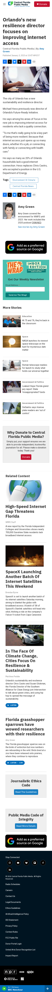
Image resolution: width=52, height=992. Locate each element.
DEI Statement (12, 920)
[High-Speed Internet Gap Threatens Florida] (25, 490)
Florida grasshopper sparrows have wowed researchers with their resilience (25, 726)
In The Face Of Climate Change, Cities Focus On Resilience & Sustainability (22, 660)
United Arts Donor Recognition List (20, 950)
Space (25, 336)
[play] (4, 988)
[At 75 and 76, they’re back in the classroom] (12, 321)
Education (27, 316)
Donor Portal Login (14, 944)
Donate (43, 4)
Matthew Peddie (13, 676)
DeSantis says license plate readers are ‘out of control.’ (33, 410)
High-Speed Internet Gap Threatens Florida (26, 511)
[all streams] (48, 988)
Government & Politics (33, 382)
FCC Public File (12, 938)
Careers (9, 890)
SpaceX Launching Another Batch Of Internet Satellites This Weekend (24, 579)
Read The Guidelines (26, 791)
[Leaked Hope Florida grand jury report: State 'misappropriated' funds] (12, 387)
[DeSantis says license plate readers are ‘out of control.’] (12, 408)
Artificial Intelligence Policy (17, 914)
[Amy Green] (9, 210)
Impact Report (12, 956)
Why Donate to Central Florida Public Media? (26, 434)
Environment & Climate (24, 180)
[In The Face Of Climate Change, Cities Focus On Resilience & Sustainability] (25, 635)
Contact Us (10, 896)
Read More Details (26, 825)
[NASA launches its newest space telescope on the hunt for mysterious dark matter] (12, 342)
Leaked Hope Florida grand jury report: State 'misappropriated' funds (35, 389)
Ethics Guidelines (13, 908)
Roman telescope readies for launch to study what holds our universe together (35, 368)
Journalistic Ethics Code (26, 783)
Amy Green (26, 206)
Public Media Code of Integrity (25, 817)
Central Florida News (23, 186)
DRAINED (36, 222)
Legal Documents (13, 902)
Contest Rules (12, 932)
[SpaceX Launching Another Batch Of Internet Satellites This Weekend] (25, 556)
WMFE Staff (11, 522)
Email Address (13, 285)
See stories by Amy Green (31, 226)
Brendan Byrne (12, 592)
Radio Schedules (13, 884)
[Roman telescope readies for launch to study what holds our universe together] (12, 366)
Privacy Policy (11, 926)
